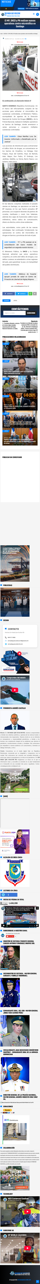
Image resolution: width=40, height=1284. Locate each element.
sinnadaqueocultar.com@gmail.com (18, 641)
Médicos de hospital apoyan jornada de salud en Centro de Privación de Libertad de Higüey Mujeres (20, 276)
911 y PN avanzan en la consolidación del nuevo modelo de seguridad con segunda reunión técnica (20, 244)
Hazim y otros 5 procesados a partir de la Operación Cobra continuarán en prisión (18, 373)
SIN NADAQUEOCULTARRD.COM (24, 1280)
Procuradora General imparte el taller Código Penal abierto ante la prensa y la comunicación (18, 390)
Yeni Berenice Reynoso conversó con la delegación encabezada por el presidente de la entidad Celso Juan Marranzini (19, 424)
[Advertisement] (6, 511)
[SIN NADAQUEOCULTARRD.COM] (20, 1276)
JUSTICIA (15, 301)
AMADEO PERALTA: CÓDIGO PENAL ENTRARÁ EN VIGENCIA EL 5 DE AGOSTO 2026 (19, 407)
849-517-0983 (11, 637)
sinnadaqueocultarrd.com (15, 644)
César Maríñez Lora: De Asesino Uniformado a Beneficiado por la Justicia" (20, 139)
